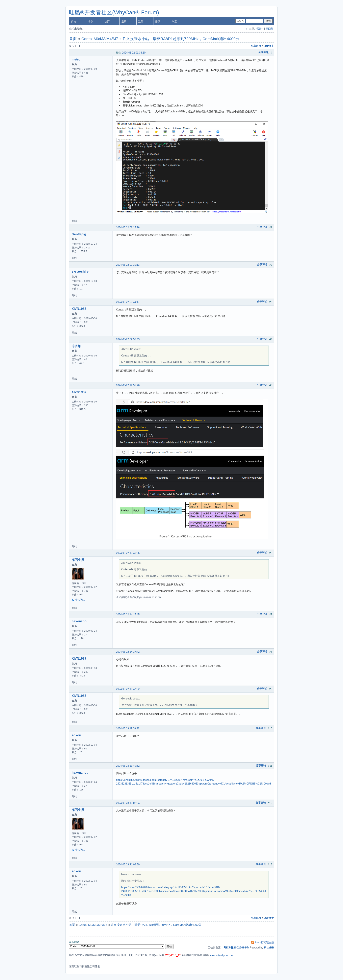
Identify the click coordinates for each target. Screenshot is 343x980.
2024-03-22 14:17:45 (128, 614)
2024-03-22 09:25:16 (128, 227)
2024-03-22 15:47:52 (128, 689)
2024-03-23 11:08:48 (127, 728)
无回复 (269, 28)
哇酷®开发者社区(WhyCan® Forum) (114, 12)
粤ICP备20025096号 (236, 947)
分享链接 (256, 45)
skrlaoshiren (81, 271)
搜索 (123, 21)
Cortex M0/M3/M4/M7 (99, 39)
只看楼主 (269, 45)
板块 (73, 21)
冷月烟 (76, 346)
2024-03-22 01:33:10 (133, 52)
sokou (76, 735)
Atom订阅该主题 (264, 942)
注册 (140, 21)
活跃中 (259, 28)
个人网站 (80, 599)
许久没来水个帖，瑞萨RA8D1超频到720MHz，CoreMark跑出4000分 (181, 39)
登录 (157, 21)
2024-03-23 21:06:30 (128, 864)
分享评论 (263, 52)
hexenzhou (80, 621)
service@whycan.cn (221, 955)
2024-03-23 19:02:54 (128, 803)
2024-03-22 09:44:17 (128, 302)
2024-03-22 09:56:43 (128, 339)
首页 (107, 21)
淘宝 (174, 21)
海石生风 (78, 559)
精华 (90, 21)
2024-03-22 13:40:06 (128, 553)
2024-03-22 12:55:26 (128, 385)
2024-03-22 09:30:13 (128, 264)
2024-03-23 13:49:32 (128, 765)
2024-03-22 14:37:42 (128, 651)
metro (76, 59)
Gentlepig (79, 234)
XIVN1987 (79, 308)
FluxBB (269, 947)
